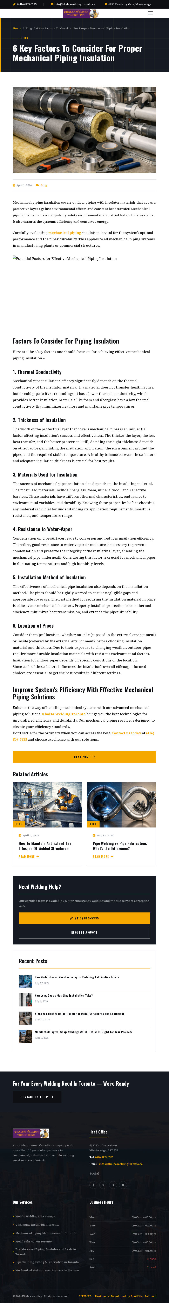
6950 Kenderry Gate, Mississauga (129, 4)
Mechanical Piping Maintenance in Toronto (45, 1233)
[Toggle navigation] (150, 13)
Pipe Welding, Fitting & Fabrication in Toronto (47, 1262)
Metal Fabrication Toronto (33, 1241)
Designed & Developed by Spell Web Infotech (125, 1296)
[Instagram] (113, 1185)
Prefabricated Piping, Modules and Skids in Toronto (45, 1251)
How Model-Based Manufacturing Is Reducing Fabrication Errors (77, 977)
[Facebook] (93, 1185)
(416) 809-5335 (87, 918)
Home (17, 28)
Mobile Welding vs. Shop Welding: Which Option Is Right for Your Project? (84, 1032)
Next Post (82, 757)
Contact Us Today (35, 1097)
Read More (27, 856)
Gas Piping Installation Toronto (37, 1225)
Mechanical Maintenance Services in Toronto (47, 1270)
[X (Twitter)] (103, 1185)
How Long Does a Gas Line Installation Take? (64, 995)
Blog (44, 185)
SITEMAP (85, 1296)
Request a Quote (84, 932)
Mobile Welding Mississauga (35, 1216)
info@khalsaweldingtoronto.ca (75, 4)
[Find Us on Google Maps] (123, 1185)
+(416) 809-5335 (26, 4)
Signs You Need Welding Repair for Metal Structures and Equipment (79, 1013)
